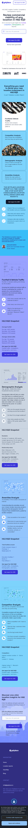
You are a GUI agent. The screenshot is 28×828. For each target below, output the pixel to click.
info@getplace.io (8, 785)
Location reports (8, 766)
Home (5, 762)
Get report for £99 (20, 2)
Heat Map (6, 769)
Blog (4, 773)
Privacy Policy (21, 812)
